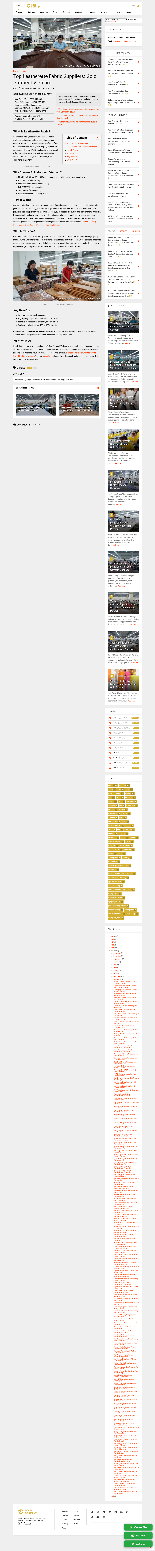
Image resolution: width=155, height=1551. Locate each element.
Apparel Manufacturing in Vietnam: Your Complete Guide (125, 986)
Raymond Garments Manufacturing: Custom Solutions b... (125, 1059)
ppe (118, 829)
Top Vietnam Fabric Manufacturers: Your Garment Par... (125, 1199)
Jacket (67, 12)
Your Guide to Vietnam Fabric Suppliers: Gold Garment (123, 1207)
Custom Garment (115, 825)
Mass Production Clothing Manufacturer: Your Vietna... (123, 1095)
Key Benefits (72, 157)
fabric (110, 829)
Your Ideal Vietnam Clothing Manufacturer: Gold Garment (122, 444)
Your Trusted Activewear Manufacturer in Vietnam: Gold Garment (123, 684)
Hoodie (45, 12)
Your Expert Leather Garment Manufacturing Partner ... (123, 1235)
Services (111, 805)
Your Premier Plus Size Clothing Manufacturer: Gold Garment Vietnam (78, 409)
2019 (112, 1496)
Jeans (123, 837)
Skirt (120, 801)
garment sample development (120, 890)
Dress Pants (113, 813)
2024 (112, 942)
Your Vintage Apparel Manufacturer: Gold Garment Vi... (125, 1307)
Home (15, 71)
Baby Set (111, 845)
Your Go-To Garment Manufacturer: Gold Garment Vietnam (125, 1275)
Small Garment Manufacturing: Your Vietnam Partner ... (125, 1099)
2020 (112, 951)
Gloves (110, 854)
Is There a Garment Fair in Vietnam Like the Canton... (125, 998)
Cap (56, 12)
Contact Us (140, 1544)
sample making (114, 910)
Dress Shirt (130, 805)
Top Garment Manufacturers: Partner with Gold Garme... (125, 1295)
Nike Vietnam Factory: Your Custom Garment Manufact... (125, 1219)
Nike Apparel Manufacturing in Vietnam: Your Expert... (123, 1420)
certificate (112, 870)
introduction (113, 821)
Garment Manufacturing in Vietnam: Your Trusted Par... (125, 1364)
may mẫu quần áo (115, 898)
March (115, 973)
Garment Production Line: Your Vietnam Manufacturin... (124, 1348)
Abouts (20, 12)
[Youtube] (98, 1517)
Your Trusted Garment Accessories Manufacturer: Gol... (125, 1239)
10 (112, 676)
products (128, 797)
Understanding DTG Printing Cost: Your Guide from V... (125, 1071)
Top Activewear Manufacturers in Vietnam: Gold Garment (124, 1376)
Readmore (128, 343)
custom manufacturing (117, 878)
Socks (128, 825)
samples (122, 785)
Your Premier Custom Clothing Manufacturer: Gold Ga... (124, 1332)
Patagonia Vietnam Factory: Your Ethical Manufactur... (124, 1412)
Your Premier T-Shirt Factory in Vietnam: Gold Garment (123, 326)
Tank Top (128, 829)
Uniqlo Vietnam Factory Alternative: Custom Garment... (125, 1408)
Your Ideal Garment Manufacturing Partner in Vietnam (125, 1251)
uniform (122, 833)
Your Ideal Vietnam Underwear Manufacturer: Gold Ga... (124, 1396)
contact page (48, 356)
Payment (65, 1528)
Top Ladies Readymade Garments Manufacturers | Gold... (125, 1263)
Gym (118, 797)
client (121, 817)
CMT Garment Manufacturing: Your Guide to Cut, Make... (125, 1488)
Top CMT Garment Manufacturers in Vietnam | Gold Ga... (125, 1380)
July (115, 965)
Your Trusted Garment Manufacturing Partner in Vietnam (126, 1279)
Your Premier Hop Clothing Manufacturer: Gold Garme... (123, 1283)
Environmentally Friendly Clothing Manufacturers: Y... (125, 1163)
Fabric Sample (113, 849)
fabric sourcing (114, 886)
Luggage (116, 12)
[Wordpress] (98, 1512)
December (117, 953)
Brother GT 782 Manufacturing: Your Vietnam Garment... (125, 1392)
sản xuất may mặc (115, 914)
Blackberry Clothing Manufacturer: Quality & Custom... (125, 1067)
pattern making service (117, 906)
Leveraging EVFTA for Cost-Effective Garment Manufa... (125, 990)
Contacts (129, 12)
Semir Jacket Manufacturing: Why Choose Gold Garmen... (125, 1247)
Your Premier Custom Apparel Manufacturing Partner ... (123, 1356)
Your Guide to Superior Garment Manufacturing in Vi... (124, 1010)
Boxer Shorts (125, 845)
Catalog (65, 1524)
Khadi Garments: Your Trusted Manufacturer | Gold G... (123, 1127)
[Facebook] (92, 1517)
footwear (130, 801)
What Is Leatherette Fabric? (78, 143)
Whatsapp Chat (140, 1527)
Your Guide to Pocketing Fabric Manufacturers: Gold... (124, 1111)
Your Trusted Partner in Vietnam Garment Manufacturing (124, 1480)
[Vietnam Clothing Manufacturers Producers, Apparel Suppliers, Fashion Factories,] (33, 7)
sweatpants (129, 910)
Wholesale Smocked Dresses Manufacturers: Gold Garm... (123, 1135)
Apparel (104, 12)
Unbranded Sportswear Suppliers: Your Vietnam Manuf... (125, 1139)
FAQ (76, 1511)
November (117, 956)
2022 (112, 945)
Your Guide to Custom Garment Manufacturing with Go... (124, 1336)
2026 (112, 936)
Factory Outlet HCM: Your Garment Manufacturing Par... (125, 1484)
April (115, 971)
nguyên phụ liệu (114, 902)
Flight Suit (127, 849)
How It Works (72, 150)
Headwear (79, 12)
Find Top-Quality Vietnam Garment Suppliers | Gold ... (125, 1175)
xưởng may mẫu (114, 918)
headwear (112, 837)
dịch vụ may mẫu (114, 882)
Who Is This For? (74, 153)
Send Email (140, 1535)
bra (120, 805)
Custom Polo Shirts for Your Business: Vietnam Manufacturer (35, 409)
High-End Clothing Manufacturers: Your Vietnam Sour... (125, 1063)
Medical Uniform (114, 841)
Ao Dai (127, 841)
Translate (113, 22)
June (115, 968)
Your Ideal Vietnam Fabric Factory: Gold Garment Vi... (125, 1352)
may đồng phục (114, 793)
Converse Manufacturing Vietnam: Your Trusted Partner (125, 1404)
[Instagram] (104, 1517)
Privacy (76, 1515)
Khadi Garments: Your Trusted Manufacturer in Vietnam (123, 1047)
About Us (65, 1511)
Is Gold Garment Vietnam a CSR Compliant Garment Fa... (124, 982)
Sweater (111, 817)
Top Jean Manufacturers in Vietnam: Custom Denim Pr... (125, 1018)
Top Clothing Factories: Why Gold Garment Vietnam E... (125, 1087)
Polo (127, 789)
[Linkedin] (121, 1512)
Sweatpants (113, 858)
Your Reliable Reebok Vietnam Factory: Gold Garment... (124, 1187)
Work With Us (72, 160)
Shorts (110, 801)
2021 (112, 948)
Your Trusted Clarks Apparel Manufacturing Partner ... (123, 1460)
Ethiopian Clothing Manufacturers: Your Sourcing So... (125, 1123)
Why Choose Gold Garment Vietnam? (82, 147)
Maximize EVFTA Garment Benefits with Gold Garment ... (125, 994)
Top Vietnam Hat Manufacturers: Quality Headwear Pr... (124, 1388)
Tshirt (110, 789)
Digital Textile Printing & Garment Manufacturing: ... (124, 1183)
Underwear (112, 862)
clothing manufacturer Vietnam (120, 874)
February (116, 976)
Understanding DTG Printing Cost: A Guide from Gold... (125, 1030)
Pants (120, 854)
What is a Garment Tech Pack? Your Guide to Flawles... (125, 1002)
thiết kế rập (131, 914)
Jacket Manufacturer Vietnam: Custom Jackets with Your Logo (123, 646)
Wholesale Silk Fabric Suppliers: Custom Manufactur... (124, 1026)
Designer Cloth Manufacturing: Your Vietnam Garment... (125, 1243)
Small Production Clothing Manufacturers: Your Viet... (122, 1167)
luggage (111, 833)
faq (119, 789)
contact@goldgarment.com (124, 41)
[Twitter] (104, 1512)
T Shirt (32, 12)
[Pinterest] (115, 1512)
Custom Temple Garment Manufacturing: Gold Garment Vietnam (123, 566)
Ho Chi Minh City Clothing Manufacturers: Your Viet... (122, 1171)
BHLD (124, 821)
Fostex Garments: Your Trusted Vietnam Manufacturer (124, 1424)
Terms (65, 1520)
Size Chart (76, 1520)
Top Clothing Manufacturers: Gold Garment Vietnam (125, 1083)
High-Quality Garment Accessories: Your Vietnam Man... (125, 1231)
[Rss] (92, 1512)
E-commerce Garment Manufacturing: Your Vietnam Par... (126, 1311)
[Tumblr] (110, 1512)
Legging (111, 809)
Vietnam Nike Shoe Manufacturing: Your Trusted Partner (125, 1215)
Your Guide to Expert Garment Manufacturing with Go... (123, 1291)
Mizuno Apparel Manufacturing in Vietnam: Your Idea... (124, 1416)
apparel (122, 809)
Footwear (92, 12)
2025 (112, 939)
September (117, 959)
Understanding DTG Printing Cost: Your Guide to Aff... (125, 1038)
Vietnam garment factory (118, 866)
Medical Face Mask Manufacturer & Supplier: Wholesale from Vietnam (123, 365)
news (24, 71)
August (116, 962)
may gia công (113, 894)
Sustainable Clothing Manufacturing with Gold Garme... (125, 1448)
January (116, 979)
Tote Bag (125, 858)
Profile (76, 1524)
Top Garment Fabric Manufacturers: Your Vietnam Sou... (125, 1115)
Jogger (132, 837)
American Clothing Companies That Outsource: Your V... (125, 1315)
